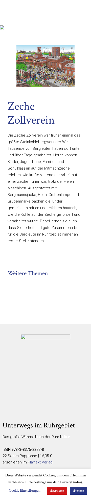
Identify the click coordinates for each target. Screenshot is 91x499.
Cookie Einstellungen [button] (24, 490)
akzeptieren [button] (57, 491)
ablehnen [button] (78, 491)
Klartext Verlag (40, 462)
